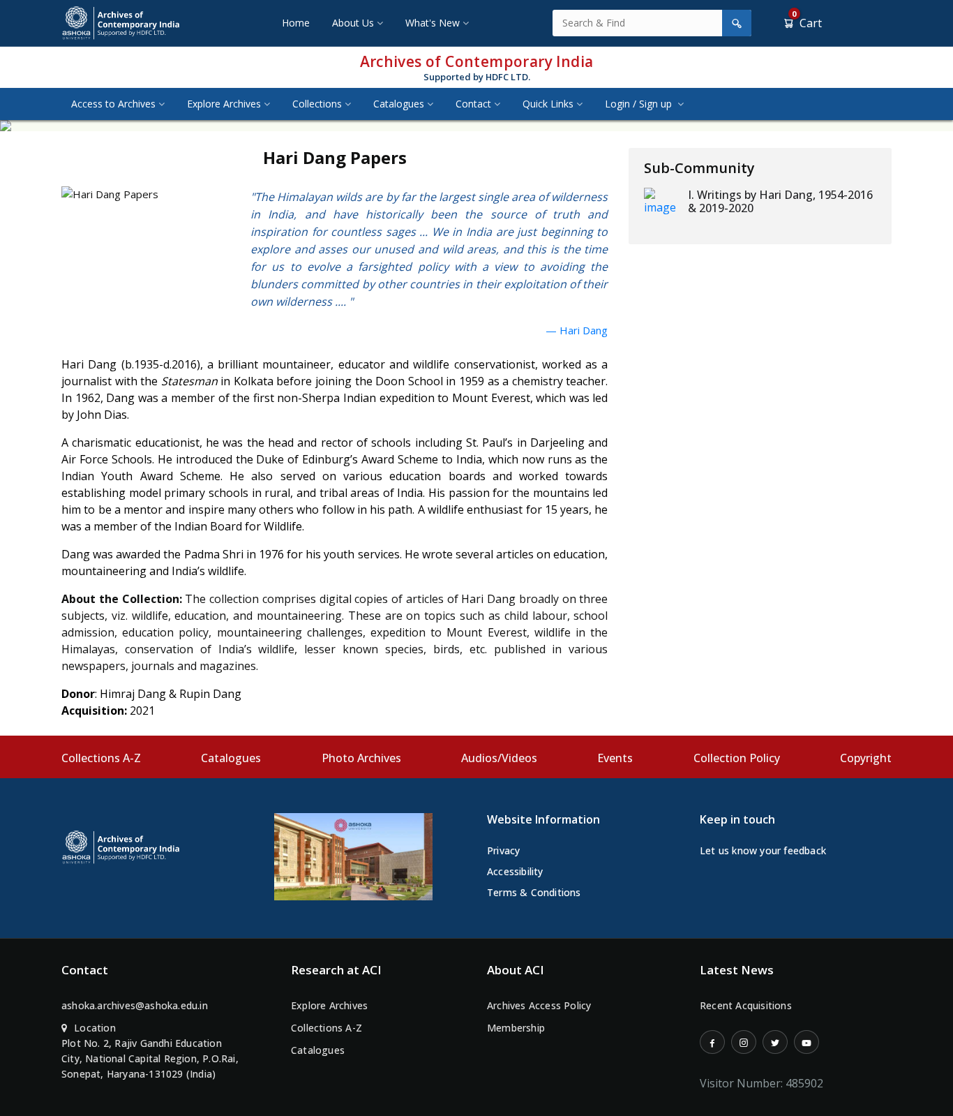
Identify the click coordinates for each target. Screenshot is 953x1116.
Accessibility (515, 871)
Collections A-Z (101, 758)
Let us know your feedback (763, 850)
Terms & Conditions (534, 892)
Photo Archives (361, 758)
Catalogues (398, 103)
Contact (473, 103)
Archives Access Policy (539, 1005)
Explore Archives (224, 103)
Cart (807, 23)
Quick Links (548, 103)
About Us (353, 22)
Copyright (866, 758)
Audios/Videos (499, 758)
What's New (432, 22)
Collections (317, 103)
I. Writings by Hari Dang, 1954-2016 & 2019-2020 (780, 201)
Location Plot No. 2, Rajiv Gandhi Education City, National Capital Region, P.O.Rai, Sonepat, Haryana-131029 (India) (150, 1050)
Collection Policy (736, 758)
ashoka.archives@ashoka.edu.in (134, 1005)
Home (296, 22)
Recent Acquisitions (746, 1005)
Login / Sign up (640, 103)
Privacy (503, 850)
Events (615, 758)
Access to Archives (113, 103)
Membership (516, 1027)
